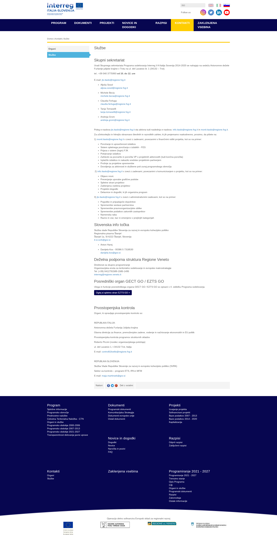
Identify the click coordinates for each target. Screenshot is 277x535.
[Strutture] (219, 5)
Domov (50, 39)
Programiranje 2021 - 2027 (189, 471)
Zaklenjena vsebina (123, 471)
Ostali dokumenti (116, 419)
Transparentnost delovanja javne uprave (67, 435)
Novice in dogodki (121, 438)
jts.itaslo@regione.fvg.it (113, 80)
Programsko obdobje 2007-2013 (63, 428)
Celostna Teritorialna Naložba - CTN (65, 419)
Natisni (99, 385)
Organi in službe (55, 422)
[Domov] (65, 9)
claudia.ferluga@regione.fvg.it (116, 104)
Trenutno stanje (177, 478)
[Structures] (211, 5)
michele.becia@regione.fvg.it (115, 96)
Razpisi (161, 23)
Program (58, 23)
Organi (52, 48)
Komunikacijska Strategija (121, 412)
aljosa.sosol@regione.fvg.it (114, 88)
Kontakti (182, 23)
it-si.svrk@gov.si (102, 240)
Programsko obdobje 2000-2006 (63, 425)
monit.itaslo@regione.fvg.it (214, 129)
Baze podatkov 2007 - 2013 (183, 415)
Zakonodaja (175, 497)
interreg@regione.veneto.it (107, 274)
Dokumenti (83, 23)
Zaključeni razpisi (177, 445)
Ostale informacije (178, 501)
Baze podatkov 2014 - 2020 (183, 419)
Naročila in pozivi (116, 448)
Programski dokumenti (119, 409)
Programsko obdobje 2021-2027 (63, 431)
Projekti (107, 23)
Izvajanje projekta (178, 409)
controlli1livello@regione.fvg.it (117, 351)
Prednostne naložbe (57, 415)
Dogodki (112, 442)
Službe (52, 55)
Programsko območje (58, 412)
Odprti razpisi (175, 442)
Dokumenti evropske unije (121, 415)
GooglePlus (116, 385)
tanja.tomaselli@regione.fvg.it (115, 112)
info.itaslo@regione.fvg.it (185, 129)
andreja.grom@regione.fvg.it (115, 120)
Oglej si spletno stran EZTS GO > (113, 292)
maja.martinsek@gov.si (113, 375)
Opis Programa (176, 481)
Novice (111, 445)
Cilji (170, 485)
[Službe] (226, 5)
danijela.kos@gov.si (111, 252)
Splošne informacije (57, 409)
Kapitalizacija (175, 422)
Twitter (112, 385)
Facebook (108, 385)
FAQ (110, 452)
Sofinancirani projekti (179, 412)
